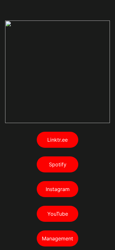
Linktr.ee (57, 140)
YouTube (57, 214)
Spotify (57, 164)
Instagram (58, 189)
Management (57, 238)
